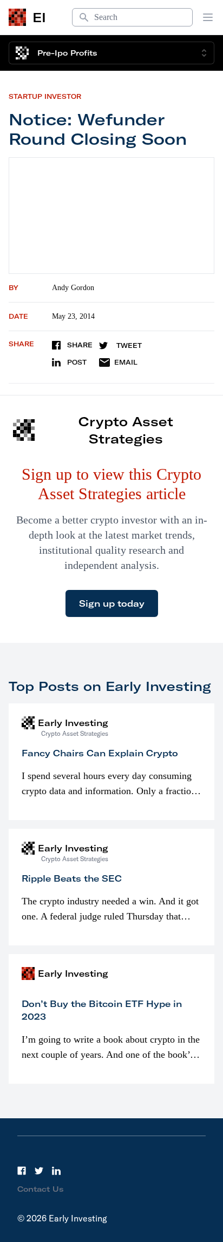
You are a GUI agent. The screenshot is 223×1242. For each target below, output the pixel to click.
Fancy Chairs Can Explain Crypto (100, 753)
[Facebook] (21, 1170)
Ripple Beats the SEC (72, 878)
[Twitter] (39, 1170)
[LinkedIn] (56, 1170)
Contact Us (40, 1189)
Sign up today (112, 603)
